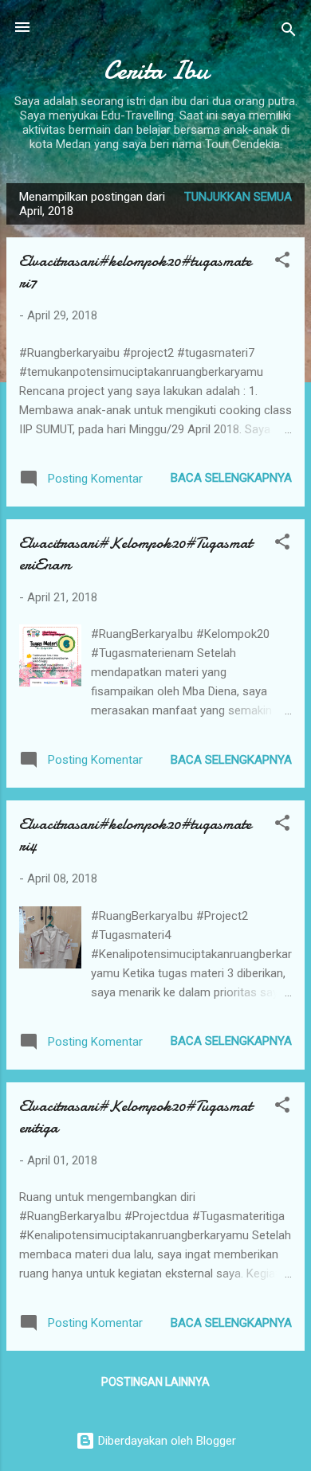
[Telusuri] (288, 32)
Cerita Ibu (156, 70)
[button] (282, 262)
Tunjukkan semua (238, 197)
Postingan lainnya (155, 1381)
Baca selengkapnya (231, 478)
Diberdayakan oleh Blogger (165, 1441)
